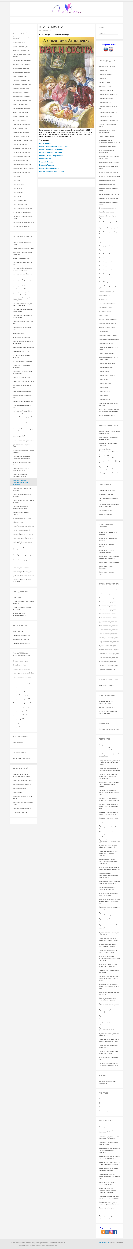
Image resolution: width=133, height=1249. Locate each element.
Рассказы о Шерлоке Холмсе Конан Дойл (22, 580)
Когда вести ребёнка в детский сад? (108, 499)
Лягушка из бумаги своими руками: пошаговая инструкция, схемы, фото (109, 861)
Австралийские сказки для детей (109, 653)
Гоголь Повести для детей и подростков (21, 366)
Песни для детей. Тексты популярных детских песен (21, 775)
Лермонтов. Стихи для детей (22, 60)
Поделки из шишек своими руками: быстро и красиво (107, 914)
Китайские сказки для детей (107, 610)
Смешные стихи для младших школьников (22, 608)
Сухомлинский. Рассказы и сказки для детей (23, 451)
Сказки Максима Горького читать (109, 254)
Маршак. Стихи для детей (21, 68)
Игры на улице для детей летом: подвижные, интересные (109, 1217)
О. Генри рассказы (18, 333)
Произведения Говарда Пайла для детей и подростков (22, 412)
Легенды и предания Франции (22, 711)
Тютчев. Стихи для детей (20, 112)
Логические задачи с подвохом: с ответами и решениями (109, 1169)
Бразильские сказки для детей (108, 657)
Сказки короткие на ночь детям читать (108, 189)
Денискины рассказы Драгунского (23, 347)
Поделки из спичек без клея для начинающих (109, 933)
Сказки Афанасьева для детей (108, 335)
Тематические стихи (19, 42)
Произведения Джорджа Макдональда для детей (20, 507)
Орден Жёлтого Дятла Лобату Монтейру (108, 404)
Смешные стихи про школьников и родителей (23, 602)
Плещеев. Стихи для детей (21, 136)
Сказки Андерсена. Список (107, 270)
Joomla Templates (104, 1242)
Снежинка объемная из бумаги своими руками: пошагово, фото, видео (109, 986)
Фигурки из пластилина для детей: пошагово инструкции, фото (109, 882)
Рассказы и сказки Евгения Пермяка (21, 513)
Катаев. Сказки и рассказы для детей (108, 286)
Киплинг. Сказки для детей (107, 291)
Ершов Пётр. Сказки (105, 86)
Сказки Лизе (102, 78)
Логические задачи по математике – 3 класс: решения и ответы (109, 1157)
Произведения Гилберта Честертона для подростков (21, 287)
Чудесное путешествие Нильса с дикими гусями (109, 358)
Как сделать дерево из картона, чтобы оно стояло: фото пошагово (109, 769)
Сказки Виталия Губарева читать (109, 198)
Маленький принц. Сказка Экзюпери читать (107, 131)
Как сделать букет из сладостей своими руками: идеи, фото (108, 813)
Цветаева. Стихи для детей (21, 152)
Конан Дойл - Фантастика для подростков (108, 444)
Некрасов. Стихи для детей (21, 124)
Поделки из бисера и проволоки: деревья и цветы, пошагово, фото (109, 840)
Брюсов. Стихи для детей (20, 116)
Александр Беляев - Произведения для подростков (108, 450)
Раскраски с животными (106, 1107)
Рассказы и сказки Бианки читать (23, 401)
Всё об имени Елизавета (106, 685)
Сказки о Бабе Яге (104, 295)
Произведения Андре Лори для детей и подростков (22, 281)
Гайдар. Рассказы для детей (21, 258)
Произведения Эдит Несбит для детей (23, 322)
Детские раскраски (105, 1103)
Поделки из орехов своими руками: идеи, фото (107, 1017)
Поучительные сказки (105, 250)
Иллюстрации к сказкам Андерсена (106, 573)
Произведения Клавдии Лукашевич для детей (20, 475)
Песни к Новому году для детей (22, 780)
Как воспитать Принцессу (107, 490)
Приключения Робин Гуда (21, 715)
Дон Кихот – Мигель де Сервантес (23, 575)
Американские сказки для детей (109, 641)
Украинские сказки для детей (108, 614)
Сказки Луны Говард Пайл (107, 363)
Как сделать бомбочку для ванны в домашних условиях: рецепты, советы (109, 978)
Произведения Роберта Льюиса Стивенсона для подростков (23, 293)
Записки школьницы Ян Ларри (22, 518)
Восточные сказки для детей (108, 598)
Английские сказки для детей (108, 590)
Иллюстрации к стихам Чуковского (106, 567)
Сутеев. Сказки (103, 315)
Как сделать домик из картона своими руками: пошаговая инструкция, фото (108, 776)
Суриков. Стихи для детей (21, 132)
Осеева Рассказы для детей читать (21, 561)
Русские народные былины (107, 278)
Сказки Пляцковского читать (107, 146)
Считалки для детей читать (21, 226)
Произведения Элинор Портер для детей (22, 489)
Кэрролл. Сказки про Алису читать (107, 125)
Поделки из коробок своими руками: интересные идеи (107, 920)
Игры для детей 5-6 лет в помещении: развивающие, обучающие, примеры (107, 1190)
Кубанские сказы (18, 522)
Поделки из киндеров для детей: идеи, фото (109, 993)
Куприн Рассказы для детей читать (21, 445)
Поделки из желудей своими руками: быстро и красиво (108, 999)
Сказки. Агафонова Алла (106, 353)
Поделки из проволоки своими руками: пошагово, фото (108, 1028)
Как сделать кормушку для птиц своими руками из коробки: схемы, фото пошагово (109, 754)
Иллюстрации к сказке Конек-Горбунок (108, 539)
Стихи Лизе (16, 180)
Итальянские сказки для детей (108, 625)
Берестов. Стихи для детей (21, 88)
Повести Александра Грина (21, 377)
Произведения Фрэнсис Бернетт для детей (23, 495)
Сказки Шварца (103, 282)
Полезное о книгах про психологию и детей (106, 702)
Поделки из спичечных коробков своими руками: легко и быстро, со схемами (109, 927)
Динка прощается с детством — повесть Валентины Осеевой (22, 555)
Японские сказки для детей (107, 606)
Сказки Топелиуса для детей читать (108, 223)
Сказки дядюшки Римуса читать (109, 246)
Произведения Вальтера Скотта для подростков (23, 310)
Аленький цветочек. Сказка (107, 303)
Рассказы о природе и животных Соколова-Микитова (23, 436)
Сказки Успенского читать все (108, 323)
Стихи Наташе (17, 188)
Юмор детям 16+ (18, 597)
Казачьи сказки (103, 331)
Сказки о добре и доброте (107, 375)
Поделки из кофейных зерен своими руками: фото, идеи (108, 846)
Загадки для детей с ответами (22, 212)
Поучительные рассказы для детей (22, 406)
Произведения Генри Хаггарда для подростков (22, 316)
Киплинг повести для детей (21, 337)
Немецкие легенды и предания (22, 707)
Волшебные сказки (105, 311)
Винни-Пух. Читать (104, 82)
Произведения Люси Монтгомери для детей (23, 501)
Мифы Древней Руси (19, 665)
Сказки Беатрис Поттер (106, 367)
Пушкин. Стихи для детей (20, 46)
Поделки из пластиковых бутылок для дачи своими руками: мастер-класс (109, 901)
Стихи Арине (17, 196)
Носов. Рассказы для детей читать (23, 526)
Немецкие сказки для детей (107, 602)
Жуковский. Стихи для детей (21, 50)
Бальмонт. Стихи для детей (21, 108)
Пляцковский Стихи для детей (22, 100)
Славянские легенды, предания (23, 683)
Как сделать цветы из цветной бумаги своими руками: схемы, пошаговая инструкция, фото (108, 747)
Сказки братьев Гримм (106, 343)
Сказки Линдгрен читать (106, 116)
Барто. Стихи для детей (20, 76)
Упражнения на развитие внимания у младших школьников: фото (109, 1176)
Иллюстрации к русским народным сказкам (106, 551)
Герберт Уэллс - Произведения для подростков (108, 438)
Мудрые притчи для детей (21, 639)
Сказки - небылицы (105, 383)
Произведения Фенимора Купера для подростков (23, 298)
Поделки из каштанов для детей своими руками (109, 1034)
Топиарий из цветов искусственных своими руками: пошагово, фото (108, 875)
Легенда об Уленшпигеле (21, 727)
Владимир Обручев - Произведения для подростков (108, 456)
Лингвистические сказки (106, 238)
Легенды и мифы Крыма (20, 691)
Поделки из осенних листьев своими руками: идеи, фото (108, 965)
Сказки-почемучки (104, 391)
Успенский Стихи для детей (21, 96)
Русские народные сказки (107, 327)
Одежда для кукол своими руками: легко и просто (109, 908)
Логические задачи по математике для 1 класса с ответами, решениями (109, 1150)
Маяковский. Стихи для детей (22, 148)
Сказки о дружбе (104, 371)
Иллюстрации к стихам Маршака (109, 562)
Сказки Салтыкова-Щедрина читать (108, 107)
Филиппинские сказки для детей (109, 649)
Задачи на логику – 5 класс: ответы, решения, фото (107, 1183)
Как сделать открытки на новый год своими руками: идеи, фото (108, 1064)
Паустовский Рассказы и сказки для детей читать (22, 372)
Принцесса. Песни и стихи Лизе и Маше (22, 217)
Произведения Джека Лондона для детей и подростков (22, 269)
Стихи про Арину (18, 192)
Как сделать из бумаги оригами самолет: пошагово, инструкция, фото (109, 792)
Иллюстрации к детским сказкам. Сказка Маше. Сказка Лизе (109, 557)
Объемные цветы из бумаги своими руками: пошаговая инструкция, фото (107, 834)
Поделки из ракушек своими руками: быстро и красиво (107, 945)
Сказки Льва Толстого (105, 74)
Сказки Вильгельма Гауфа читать (109, 112)
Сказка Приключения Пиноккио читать (108, 167)
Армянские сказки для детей (108, 633)
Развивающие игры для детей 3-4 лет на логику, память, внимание (109, 1197)
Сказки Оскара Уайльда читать (108, 120)
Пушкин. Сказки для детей (107, 66)
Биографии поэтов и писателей (109, 729)
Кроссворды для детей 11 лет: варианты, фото (108, 1143)
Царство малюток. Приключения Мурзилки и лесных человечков (109, 410)
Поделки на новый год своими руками (108, 1058)
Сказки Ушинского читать (106, 136)
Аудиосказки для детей (20, 33)
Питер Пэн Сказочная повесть (108, 172)
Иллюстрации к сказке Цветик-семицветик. (108, 533)
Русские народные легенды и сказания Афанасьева (22, 678)
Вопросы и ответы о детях (107, 707)
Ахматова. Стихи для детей (21, 156)
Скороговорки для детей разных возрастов (23, 37)
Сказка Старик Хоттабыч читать (108, 162)
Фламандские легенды (20, 723)
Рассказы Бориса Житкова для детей (22, 396)
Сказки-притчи (103, 395)
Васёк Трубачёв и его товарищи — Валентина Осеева (23, 543)
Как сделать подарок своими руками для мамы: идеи (108, 951)
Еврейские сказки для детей (107, 669)
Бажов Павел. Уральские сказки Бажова (108, 348)
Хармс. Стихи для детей (20, 160)
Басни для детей (18, 631)
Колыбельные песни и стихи (21, 758)
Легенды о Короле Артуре (21, 695)
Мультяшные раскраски (106, 1111)
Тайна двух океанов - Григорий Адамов (108, 474)
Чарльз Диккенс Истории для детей (22, 386)
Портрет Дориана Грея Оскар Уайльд (22, 328)
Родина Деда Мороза (105, 514)
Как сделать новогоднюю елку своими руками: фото (108, 1052)
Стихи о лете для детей (20, 200)
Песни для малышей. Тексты (22, 808)
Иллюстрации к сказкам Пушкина (106, 545)
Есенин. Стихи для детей (20, 104)
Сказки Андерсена (104, 266)
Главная (15, 29)
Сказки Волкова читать (106, 98)
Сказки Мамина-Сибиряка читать (109, 94)
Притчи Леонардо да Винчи (21, 643)
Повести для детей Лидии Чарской (23, 538)
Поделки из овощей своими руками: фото (107, 1011)
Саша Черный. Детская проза (22, 391)
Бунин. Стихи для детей (20, 128)
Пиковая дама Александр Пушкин (23, 248)
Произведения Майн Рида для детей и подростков (22, 304)
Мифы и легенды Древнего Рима (23, 703)
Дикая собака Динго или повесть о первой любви (23, 342)
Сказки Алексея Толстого (107, 258)
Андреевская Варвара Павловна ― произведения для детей (23, 567)
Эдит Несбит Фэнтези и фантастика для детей (106, 468)
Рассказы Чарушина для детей (22, 361)
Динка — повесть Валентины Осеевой (21, 549)
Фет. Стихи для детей (19, 120)
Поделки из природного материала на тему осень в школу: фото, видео (109, 958)
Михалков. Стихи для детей (21, 72)
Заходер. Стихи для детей (21, 92)
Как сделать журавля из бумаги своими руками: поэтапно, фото (109, 799)
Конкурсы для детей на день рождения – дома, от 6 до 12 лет (109, 1203)
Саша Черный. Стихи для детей (22, 140)
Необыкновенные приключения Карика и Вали (109, 157)
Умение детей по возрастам (107, 1127)
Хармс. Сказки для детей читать (109, 194)
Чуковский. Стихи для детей (21, 64)
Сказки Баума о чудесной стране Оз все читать (109, 233)
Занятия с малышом (105, 510)
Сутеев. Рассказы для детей (21, 530)
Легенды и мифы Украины (21, 687)
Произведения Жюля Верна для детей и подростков (23, 275)
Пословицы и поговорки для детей (23, 222)
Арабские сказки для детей (107, 594)
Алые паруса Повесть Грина (21, 351)
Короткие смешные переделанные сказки (19, 614)
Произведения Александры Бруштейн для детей (21, 469)
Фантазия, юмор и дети (106, 494)
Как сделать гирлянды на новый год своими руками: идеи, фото (109, 1040)
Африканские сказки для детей (108, 665)
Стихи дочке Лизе (18, 184)
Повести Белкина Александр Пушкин (22, 243)
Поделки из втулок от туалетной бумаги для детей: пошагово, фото (109, 868)
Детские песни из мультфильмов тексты (23, 803)
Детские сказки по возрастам (108, 208)
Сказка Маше (103, 70)
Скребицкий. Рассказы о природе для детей (23, 430)
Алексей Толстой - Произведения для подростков (109, 432)
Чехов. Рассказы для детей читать (23, 441)
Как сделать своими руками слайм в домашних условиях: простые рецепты (109, 762)
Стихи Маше (16, 176)
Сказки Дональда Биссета (107, 180)
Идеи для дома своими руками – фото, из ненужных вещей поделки (109, 784)
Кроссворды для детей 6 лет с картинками (108, 1132)
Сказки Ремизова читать (106, 212)
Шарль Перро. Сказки (105, 307)
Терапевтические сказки (106, 242)
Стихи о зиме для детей (20, 204)
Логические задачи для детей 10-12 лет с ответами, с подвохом (109, 1163)
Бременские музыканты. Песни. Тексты (22, 797)
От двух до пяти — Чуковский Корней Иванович (108, 712)
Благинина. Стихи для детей (21, 80)
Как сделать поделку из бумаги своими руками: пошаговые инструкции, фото (108, 820)
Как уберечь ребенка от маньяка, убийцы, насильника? (109, 505)
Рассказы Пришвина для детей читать (22, 418)
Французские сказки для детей (108, 618)
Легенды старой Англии (20, 719)
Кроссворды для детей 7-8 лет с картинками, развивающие (109, 1137)
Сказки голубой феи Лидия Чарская (107, 217)
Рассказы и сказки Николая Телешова (21, 356)
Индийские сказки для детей (108, 645)
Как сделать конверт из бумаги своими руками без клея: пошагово (108, 853)
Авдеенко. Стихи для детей (21, 172)
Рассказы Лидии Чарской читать (23, 534)
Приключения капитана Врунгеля (23, 381)
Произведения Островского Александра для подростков (21, 457)
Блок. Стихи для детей (20, 144)
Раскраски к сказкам (105, 1099)
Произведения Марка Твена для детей (23, 263)
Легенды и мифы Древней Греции (23, 699)
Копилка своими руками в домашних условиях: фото (107, 888)
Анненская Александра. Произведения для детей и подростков (21, 482)
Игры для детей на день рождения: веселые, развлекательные (106, 1210)
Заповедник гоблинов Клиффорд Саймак (109, 462)
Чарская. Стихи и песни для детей (23, 168)
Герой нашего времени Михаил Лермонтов (22, 253)
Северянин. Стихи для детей (22, 164)
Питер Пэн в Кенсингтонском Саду (109, 176)
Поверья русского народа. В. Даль (23, 673)
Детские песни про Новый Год (22, 784)
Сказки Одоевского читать (107, 184)
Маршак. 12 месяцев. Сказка (108, 319)
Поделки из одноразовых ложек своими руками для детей (109, 1005)
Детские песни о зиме (19, 788)
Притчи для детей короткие (21, 635)
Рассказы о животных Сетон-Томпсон (22, 424)
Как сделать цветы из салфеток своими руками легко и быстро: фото (108, 806)
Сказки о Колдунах (104, 399)
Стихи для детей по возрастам (22, 208)
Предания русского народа (21, 669)
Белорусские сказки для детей (108, 629)
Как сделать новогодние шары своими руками (108, 1046)
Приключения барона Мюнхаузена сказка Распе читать (109, 141)
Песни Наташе (17, 792)
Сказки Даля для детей (106, 90)
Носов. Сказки (103, 299)
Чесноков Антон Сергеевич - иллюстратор (108, 1082)
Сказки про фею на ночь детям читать (108, 203)
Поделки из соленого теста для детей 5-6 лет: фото (108, 894)
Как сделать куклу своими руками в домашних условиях (109, 1023)
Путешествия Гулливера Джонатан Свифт (106, 151)
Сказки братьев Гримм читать (108, 274)
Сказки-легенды (104, 379)
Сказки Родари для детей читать (109, 339)
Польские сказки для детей (107, 661)
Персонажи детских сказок (107, 415)
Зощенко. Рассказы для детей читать (22, 463)
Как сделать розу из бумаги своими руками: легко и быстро (108, 939)
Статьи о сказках (18, 742)
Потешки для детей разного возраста (21, 55)
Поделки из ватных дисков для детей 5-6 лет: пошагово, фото (108, 827)
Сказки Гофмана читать (106, 102)
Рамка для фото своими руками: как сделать (109, 971)
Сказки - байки (103, 387)
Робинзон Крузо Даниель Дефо (22, 572)
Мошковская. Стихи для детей (22, 84)
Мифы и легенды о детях (20, 661)
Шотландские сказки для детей (108, 637)
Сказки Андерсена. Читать (107, 262)
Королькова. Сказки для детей (108, 228)
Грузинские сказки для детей (108, 622)
